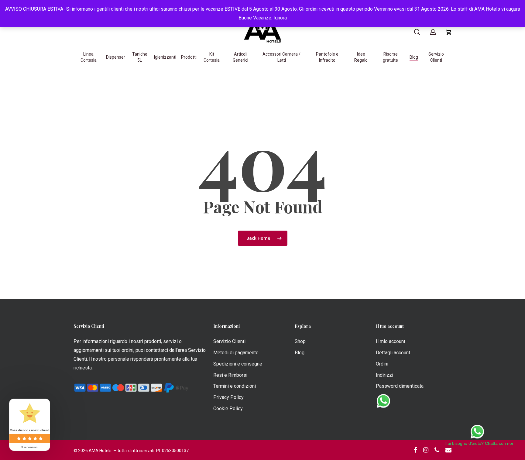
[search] (417, 32)
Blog (299, 352)
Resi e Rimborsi (230, 375)
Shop (300, 341)
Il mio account (390, 341)
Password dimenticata (400, 386)
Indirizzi (384, 375)
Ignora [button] (280, 18)
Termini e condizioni (234, 386)
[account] (433, 32)
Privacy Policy (228, 397)
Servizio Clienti (229, 341)
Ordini (382, 364)
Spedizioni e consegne (237, 364)
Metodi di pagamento (236, 352)
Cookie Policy (228, 408)
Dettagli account (393, 352)
